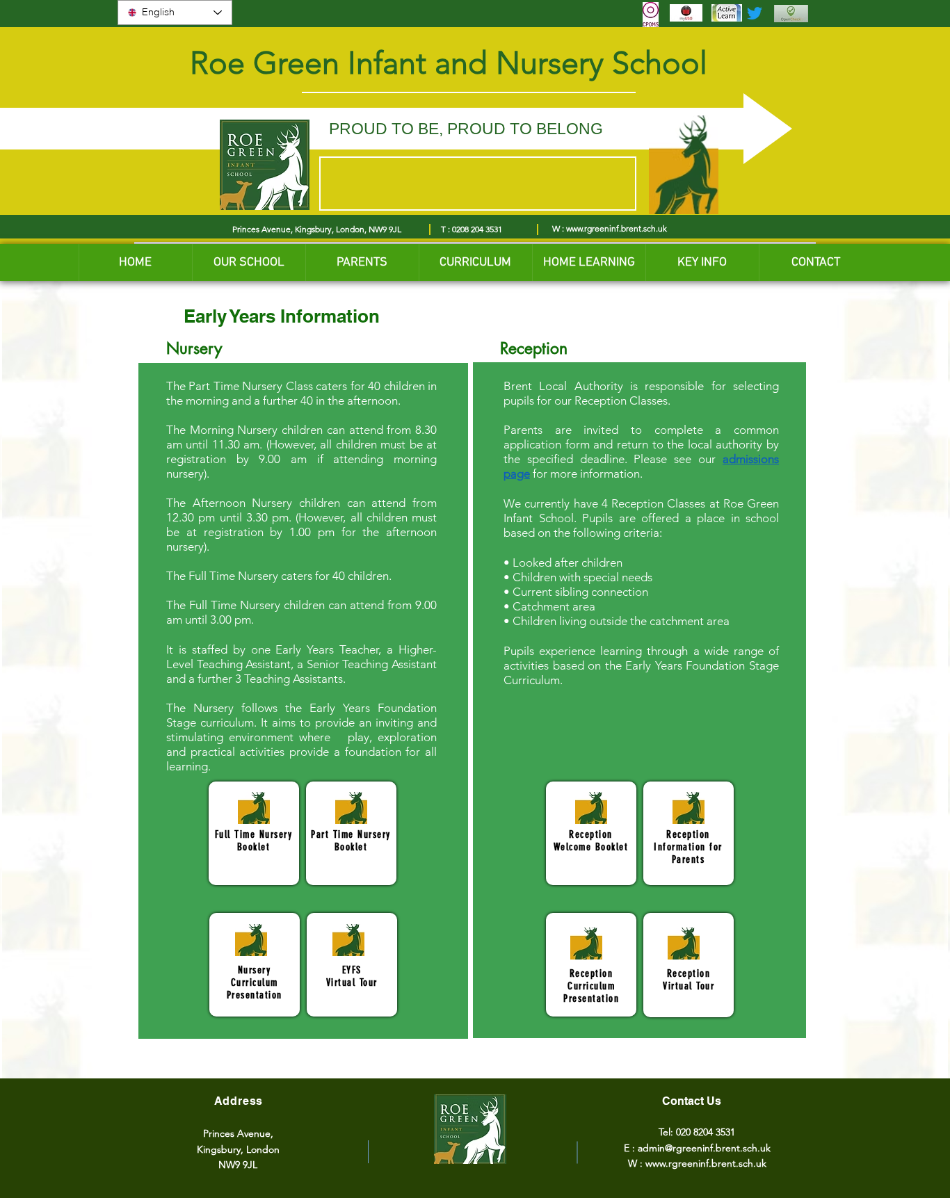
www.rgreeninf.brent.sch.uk (616, 228)
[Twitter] (754, 13)
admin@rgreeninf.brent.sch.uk (704, 1148)
